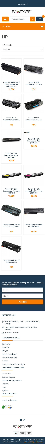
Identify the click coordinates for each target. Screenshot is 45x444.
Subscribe (22, 302)
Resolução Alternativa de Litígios (13, 364)
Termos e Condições (9, 354)
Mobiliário (5, 384)
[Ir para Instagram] (24, 419)
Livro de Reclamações (9, 400)
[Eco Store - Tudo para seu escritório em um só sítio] (22, 11)
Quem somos (6, 344)
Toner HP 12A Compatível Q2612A (11, 119)
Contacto (5, 361)
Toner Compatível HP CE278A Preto (33, 225)
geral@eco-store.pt (11, 333)
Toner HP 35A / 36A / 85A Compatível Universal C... (11, 84)
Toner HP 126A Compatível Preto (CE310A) (11, 155)
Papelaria (5, 390)
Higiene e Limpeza (8, 377)
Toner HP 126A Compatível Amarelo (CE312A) (11, 191)
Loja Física (5, 347)
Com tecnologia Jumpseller (33, 442)
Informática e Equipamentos (12, 380)
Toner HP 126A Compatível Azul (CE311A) (33, 141)
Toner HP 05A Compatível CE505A (34, 119)
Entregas (5, 351)
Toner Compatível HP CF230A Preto (11, 261)
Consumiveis (6, 374)
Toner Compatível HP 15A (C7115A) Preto (11, 225)
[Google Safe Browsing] (7, 407)
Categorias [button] (6, 26)
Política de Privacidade (9, 357)
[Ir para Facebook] (21, 419)
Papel (4, 387)
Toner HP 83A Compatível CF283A (34, 83)
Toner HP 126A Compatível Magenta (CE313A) (33, 191)
